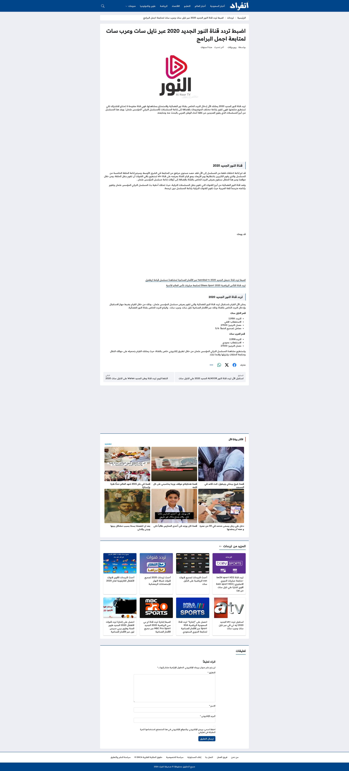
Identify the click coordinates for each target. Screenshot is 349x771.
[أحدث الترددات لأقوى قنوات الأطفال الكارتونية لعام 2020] (119, 573)
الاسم (212, 706)
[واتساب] (219, 365)
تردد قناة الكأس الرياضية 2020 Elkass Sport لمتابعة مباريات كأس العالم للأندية (206, 285)
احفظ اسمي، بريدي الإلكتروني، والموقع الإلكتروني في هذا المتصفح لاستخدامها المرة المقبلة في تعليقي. (177, 731)
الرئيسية (241, 17)
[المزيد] (211, 365)
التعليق (211, 672)
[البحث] (103, 6)
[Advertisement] (174, 136)
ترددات (230, 17)
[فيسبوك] (234, 365)
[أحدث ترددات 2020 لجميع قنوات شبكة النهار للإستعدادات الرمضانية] (156, 573)
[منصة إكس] (227, 365)
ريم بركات (232, 47)
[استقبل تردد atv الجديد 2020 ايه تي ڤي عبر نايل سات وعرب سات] (229, 616)
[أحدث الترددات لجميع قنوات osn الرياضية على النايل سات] (192, 573)
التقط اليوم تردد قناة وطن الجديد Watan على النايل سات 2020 (137, 378)
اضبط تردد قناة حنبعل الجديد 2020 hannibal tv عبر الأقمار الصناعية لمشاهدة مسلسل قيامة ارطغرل (195, 280)
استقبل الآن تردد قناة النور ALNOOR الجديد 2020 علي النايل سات (211, 378)
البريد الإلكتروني (207, 716)
